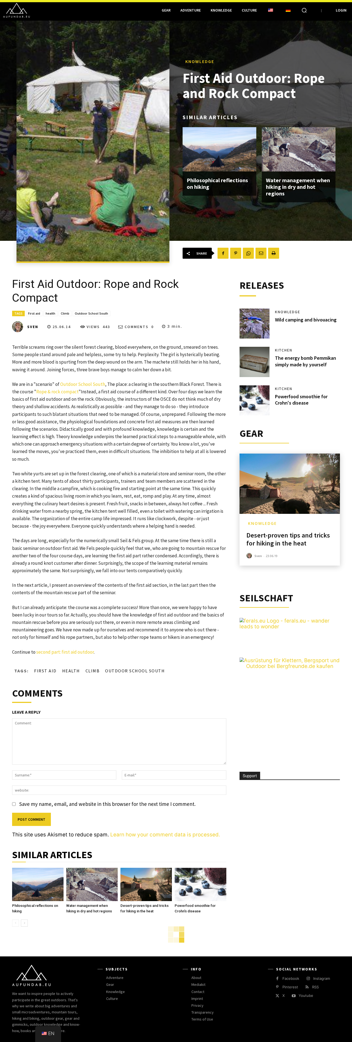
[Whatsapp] (248, 253)
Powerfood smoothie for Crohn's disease (301, 399)
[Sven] (19, 326)
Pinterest (290, 987)
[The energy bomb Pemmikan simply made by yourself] (255, 362)
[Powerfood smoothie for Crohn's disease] (200, 884)
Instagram (321, 978)
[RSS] (307, 987)
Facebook (290, 978)
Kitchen (283, 350)
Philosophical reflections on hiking (217, 183)
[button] (304, 10)
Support (250, 776)
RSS (315, 987)
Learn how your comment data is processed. (165, 834)
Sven (32, 326)
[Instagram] (308, 978)
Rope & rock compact (57, 392)
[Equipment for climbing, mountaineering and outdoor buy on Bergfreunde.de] (290, 666)
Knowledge (199, 61)
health (50, 313)
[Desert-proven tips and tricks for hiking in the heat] (146, 884)
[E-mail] (260, 253)
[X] (277, 995)
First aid (34, 313)
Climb (65, 313)
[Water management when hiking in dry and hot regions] (299, 149)
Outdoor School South (91, 313)
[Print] (273, 253)
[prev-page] (15, 923)
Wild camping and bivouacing (306, 320)
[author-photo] (250, 556)
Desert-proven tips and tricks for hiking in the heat (288, 539)
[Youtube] (293, 995)
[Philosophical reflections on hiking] (219, 149)
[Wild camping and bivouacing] (255, 324)
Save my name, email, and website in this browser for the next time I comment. (107, 804)
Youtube (306, 995)
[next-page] (24, 923)
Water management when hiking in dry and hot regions (298, 187)
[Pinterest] (235, 253)
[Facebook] (223, 253)
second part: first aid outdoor (64, 652)
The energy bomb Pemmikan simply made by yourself (305, 361)
